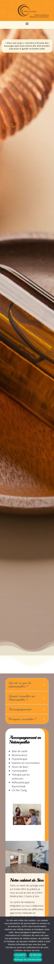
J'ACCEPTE (20, 955)
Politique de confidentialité (28, 959)
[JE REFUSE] (50, 940)
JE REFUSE (35, 955)
